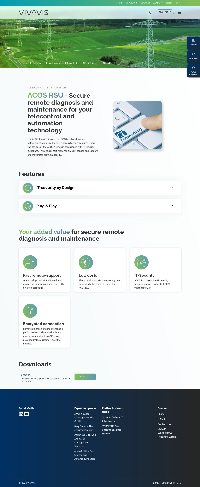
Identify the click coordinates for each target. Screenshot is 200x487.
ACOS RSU (26, 375)
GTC (179, 483)
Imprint (155, 483)
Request (163, 12)
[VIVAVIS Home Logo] (33, 12)
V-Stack (119, 3)
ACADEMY (158, 3)
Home (24, 63)
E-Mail (161, 419)
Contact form (165, 424)
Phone (161, 414)
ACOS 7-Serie (90, 63)
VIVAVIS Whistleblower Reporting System (167, 433)
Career (169, 3)
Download (145, 3)
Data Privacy (168, 483)
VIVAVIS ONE (131, 3)
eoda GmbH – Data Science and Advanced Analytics (84, 455)
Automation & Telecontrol (63, 63)
